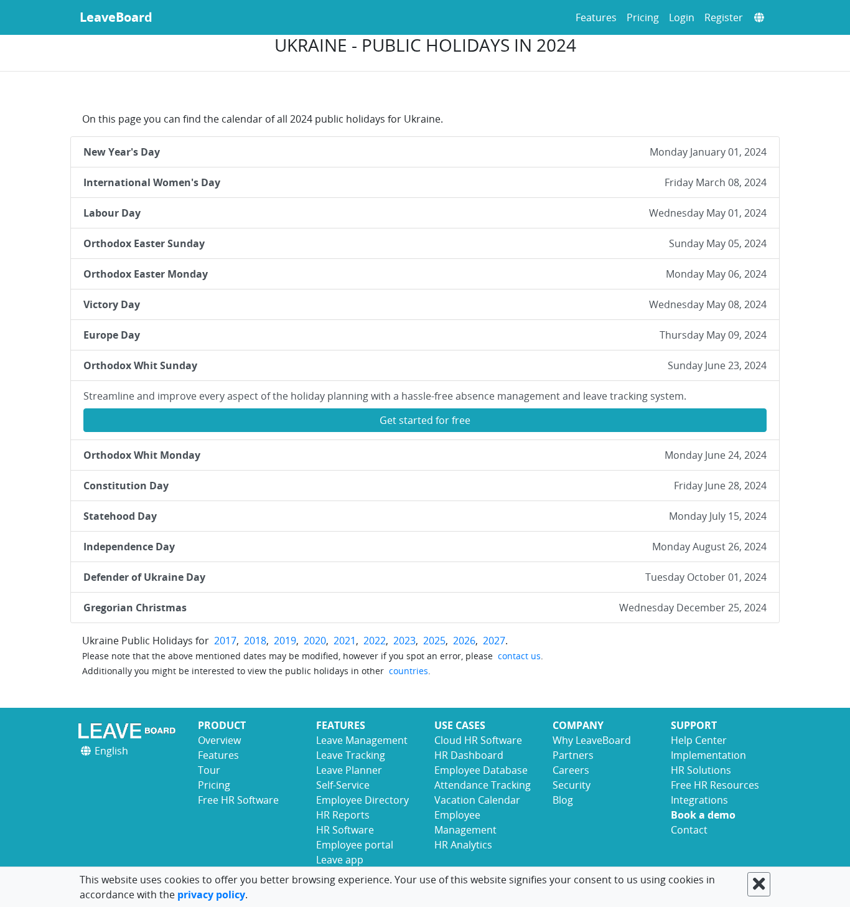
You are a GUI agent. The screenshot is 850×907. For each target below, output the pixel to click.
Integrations (699, 800)
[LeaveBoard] (129, 730)
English (110, 751)
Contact (689, 830)
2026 (464, 640)
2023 (404, 640)
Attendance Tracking (482, 785)
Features (596, 17)
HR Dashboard (468, 755)
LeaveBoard (116, 17)
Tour (209, 770)
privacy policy (211, 894)
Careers (571, 770)
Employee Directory (362, 800)
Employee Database (481, 770)
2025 (434, 640)
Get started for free (425, 420)
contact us (519, 656)
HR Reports (343, 815)
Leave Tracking (350, 755)
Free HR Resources (715, 785)
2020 (315, 640)
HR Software (345, 830)
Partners (573, 755)
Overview (219, 740)
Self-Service (343, 785)
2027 (494, 640)
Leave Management (362, 740)
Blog (563, 800)
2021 (345, 640)
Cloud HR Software (478, 740)
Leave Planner (349, 770)
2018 (255, 640)
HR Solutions (701, 770)
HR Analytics (463, 845)
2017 (225, 640)
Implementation (708, 755)
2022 (374, 640)
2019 (285, 640)
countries (408, 671)
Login (681, 17)
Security (572, 785)
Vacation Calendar (477, 800)
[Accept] (759, 884)
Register (723, 17)
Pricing (643, 17)
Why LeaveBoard (592, 740)
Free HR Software (238, 800)
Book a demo (703, 815)
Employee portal (354, 845)
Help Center (699, 740)
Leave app (339, 860)
